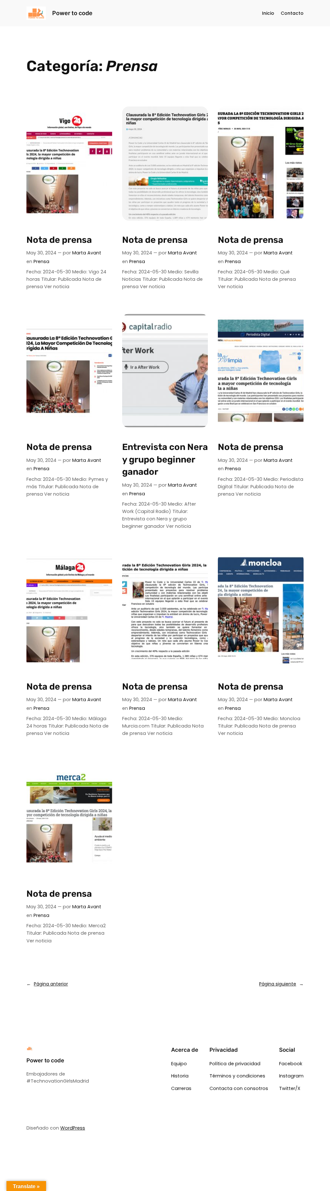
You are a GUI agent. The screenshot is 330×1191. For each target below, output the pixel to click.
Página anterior (47, 984)
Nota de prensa (59, 239)
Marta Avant (86, 253)
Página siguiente (281, 984)
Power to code (72, 13)
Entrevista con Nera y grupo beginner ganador (165, 459)
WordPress (72, 1128)
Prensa (41, 261)
